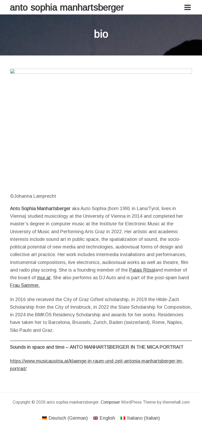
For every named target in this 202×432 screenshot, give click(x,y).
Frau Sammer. (25, 285)
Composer (110, 402)
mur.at (43, 277)
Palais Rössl (142, 270)
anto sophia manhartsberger (67, 7)
